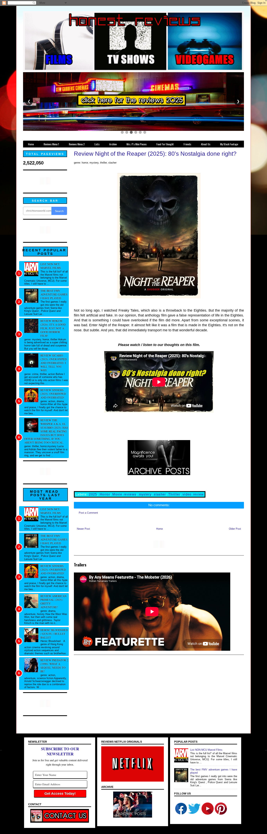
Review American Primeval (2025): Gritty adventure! (53, 601)
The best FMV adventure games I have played (53, 294)
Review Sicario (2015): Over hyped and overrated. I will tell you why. (53, 362)
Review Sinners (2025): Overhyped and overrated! (53, 393)
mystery (145, 494)
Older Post (235, 528)
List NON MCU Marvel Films (50, 266)
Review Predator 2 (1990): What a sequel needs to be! (54, 665)
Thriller (174, 494)
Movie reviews (124, 494)
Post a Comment (88, 512)
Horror (105, 494)
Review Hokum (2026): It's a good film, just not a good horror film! (53, 328)
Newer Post (83, 528)
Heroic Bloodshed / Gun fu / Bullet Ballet (54, 633)
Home (159, 528)
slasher (160, 494)
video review (193, 494)
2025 (93, 494)
